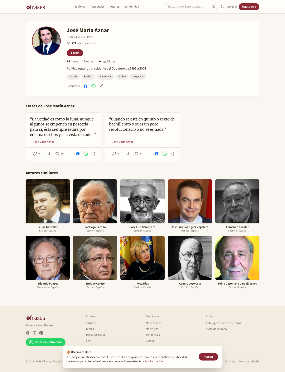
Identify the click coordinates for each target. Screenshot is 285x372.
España (73, 76)
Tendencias (97, 7)
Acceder (232, 7)
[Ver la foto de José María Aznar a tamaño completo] (46, 41)
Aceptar (208, 357)
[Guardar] (48, 153)
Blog (88, 341)
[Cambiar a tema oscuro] (222, 6)
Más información (152, 361)
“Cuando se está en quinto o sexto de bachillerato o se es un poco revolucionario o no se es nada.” (142, 124)
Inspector (138, 76)
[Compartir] (101, 86)
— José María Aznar (42, 142)
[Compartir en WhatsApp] (93, 86)
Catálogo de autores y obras (223, 323)
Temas (90, 329)
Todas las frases (95, 335)
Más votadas (153, 323)
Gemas (150, 341)
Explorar (80, 7)
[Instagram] (34, 333)
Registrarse (249, 7)
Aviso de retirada (216, 329)
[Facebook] (28, 333)
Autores (114, 7)
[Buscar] (215, 6)
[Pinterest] (41, 333)
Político (88, 76)
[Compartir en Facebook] (85, 86)
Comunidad (131, 7)
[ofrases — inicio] (37, 7)
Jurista (122, 76)
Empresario (106, 76)
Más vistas (152, 329)
